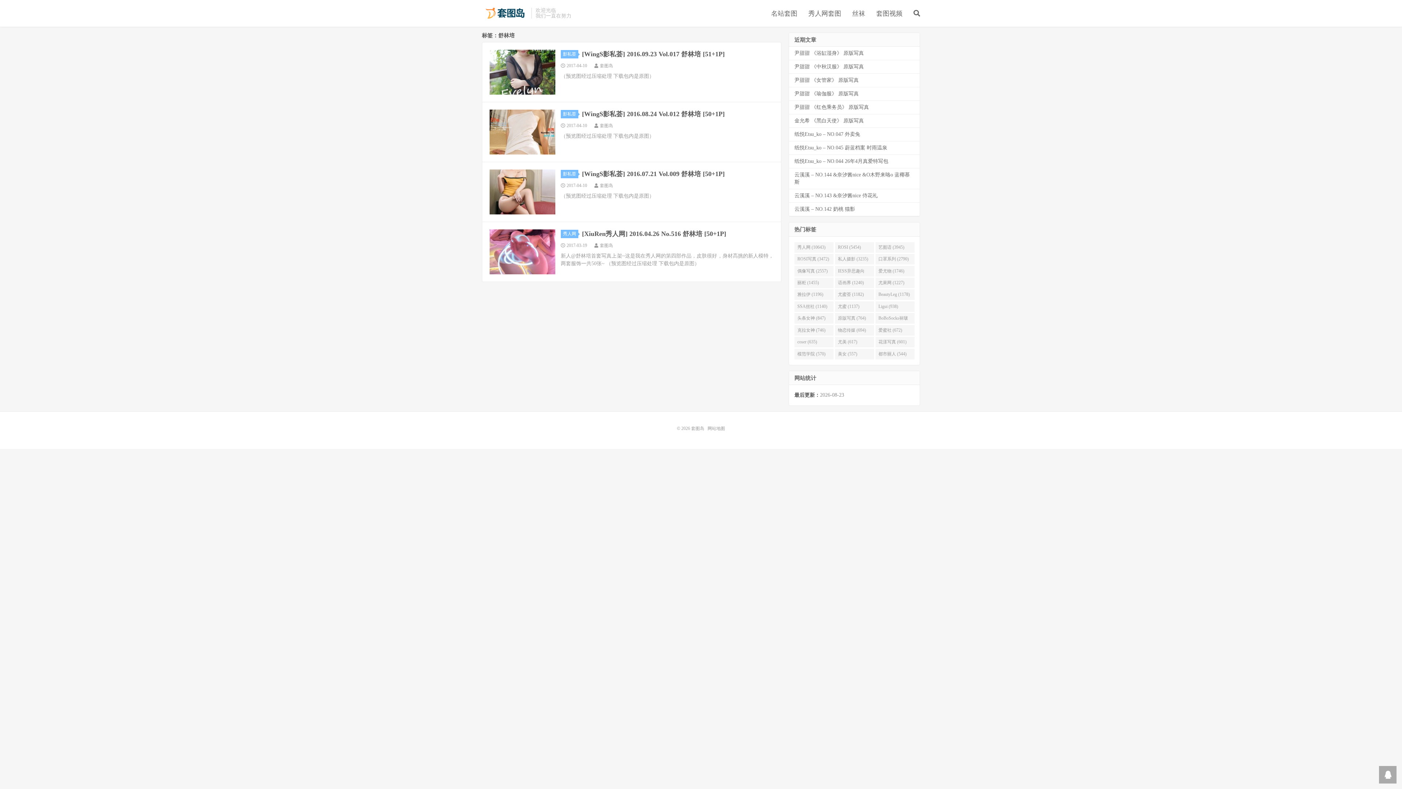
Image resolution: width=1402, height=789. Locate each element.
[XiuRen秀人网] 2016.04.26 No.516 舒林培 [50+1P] (654, 233)
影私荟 (569, 54)
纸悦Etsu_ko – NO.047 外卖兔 (827, 134)
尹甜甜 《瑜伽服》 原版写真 (826, 93)
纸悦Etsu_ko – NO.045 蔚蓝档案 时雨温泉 (840, 147)
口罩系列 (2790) (893, 259)
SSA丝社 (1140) (812, 306)
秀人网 (569, 233)
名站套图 (784, 13)
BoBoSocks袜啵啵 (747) (893, 320)
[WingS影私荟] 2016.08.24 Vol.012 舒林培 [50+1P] (653, 114)
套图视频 (889, 13)
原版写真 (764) (852, 318)
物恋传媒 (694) (852, 330)
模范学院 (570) (811, 354)
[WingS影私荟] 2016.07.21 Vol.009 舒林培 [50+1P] (653, 174)
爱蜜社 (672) (890, 330)
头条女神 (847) (811, 318)
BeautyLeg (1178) (894, 294)
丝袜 (858, 13)
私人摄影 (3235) (853, 259)
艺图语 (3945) (891, 247)
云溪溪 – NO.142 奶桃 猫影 (824, 209)
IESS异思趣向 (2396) (851, 272)
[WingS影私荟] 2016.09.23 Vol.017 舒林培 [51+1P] (653, 54)
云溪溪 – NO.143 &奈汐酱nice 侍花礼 (836, 195)
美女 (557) (847, 354)
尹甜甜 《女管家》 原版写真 (826, 80)
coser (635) (807, 341)
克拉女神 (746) (811, 330)
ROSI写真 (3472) (813, 259)
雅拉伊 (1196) (810, 294)
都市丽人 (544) (892, 354)
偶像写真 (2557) (812, 271)
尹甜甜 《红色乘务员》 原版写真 (831, 107)
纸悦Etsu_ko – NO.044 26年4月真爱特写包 (841, 161)
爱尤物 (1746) (891, 271)
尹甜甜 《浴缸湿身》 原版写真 (829, 53)
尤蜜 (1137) (848, 306)
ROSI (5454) (849, 247)
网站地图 (716, 428)
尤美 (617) (847, 341)
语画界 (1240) (851, 282)
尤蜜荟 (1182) (851, 294)
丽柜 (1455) (808, 282)
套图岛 (505, 13)
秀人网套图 (824, 13)
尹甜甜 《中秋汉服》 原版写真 (829, 66)
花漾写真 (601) (892, 341)
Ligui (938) (888, 306)
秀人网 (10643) (811, 247)
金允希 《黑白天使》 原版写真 (829, 120)
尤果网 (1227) (891, 282)
